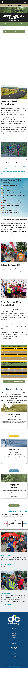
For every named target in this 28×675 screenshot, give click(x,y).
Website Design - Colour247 (14, 666)
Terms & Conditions (14, 656)
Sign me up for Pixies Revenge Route (14, 31)
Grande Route (14, 633)
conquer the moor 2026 (14, 5)
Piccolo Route (14, 637)
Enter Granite (14, 436)
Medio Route (14, 635)
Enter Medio (14, 471)
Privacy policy (14, 658)
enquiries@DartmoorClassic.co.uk (14, 649)
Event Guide (14, 631)
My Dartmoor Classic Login (14, 639)
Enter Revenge (14, 505)
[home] (3, 2)
